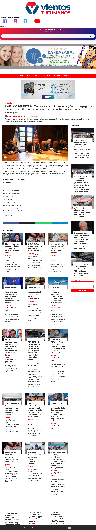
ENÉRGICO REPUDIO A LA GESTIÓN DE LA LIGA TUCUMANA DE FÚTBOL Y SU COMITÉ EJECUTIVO (58, 346)
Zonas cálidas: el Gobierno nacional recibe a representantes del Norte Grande (12, 409)
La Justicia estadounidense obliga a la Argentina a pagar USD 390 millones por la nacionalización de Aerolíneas (57, 295)
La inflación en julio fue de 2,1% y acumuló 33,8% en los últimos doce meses (57, 248)
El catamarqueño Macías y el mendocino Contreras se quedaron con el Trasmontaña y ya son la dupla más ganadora (58, 460)
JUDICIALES (31, 362)
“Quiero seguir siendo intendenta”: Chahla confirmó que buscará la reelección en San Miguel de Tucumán (12, 520)
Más (74, 75)
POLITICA (28, 75)
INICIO (21, 75)
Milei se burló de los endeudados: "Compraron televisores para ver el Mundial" (12, 248)
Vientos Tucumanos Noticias (16, 116)
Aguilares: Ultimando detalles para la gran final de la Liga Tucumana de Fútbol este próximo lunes (58, 518)
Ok (69, 528)
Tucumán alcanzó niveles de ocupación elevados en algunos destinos (34, 458)
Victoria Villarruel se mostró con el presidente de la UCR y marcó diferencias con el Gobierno (35, 410)
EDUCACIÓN (56, 75)
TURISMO (30, 466)
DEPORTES (54, 355)
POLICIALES (46, 75)
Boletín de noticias (77, 280)
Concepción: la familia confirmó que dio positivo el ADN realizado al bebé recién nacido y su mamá (82, 269)
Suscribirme (82, 290)
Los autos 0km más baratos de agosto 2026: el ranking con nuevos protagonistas (34, 293)
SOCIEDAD (37, 75)
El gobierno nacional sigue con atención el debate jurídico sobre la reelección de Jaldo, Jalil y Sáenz (11, 347)
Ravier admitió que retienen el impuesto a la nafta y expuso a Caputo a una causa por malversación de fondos (12, 295)
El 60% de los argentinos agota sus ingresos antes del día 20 (35, 247)
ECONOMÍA (66, 75)
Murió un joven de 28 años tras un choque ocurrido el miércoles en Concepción (82, 212)
